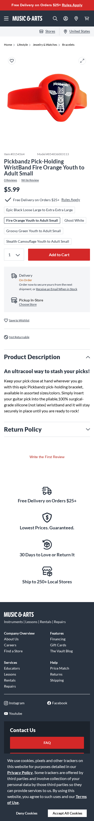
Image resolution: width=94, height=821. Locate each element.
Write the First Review (47, 457)
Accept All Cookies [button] (67, 813)
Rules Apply (72, 5)
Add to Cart (59, 254)
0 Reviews (10, 180)
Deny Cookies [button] (26, 813)
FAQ (47, 743)
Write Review (30, 180)
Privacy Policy (20, 772)
